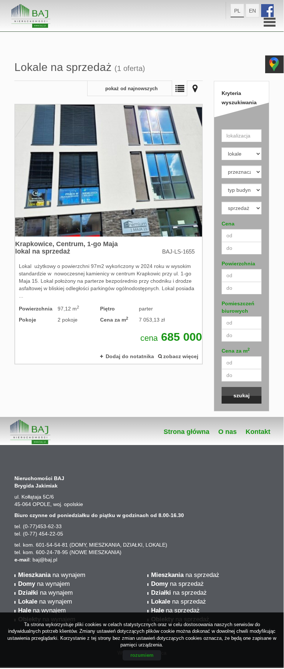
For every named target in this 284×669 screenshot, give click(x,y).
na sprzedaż (185, 574)
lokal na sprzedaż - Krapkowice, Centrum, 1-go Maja (108, 234)
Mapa (195, 88)
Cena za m (236, 350)
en (252, 11)
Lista (179, 88)
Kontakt (258, 431)
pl (237, 11)
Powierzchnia (238, 263)
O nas (227, 431)
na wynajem (51, 574)
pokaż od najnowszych (131, 88)
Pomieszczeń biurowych (238, 307)
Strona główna (186, 431)
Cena (228, 224)
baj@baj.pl (44, 560)
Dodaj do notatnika (130, 356)
